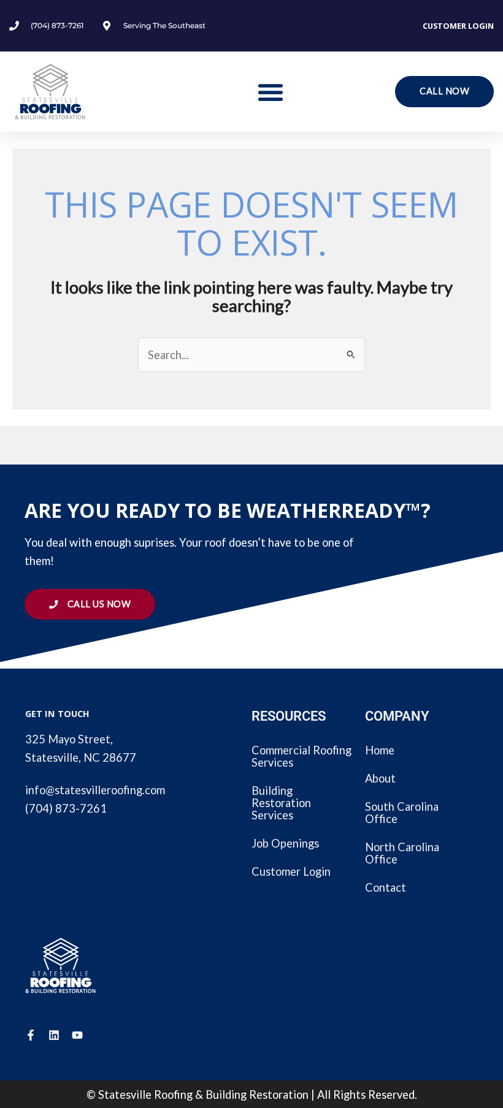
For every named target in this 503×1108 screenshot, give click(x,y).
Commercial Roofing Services (301, 756)
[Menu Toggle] (270, 91)
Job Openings (285, 843)
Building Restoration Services (281, 803)
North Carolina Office (402, 853)
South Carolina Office (402, 812)
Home (379, 750)
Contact (385, 887)
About (380, 778)
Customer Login (458, 25)
